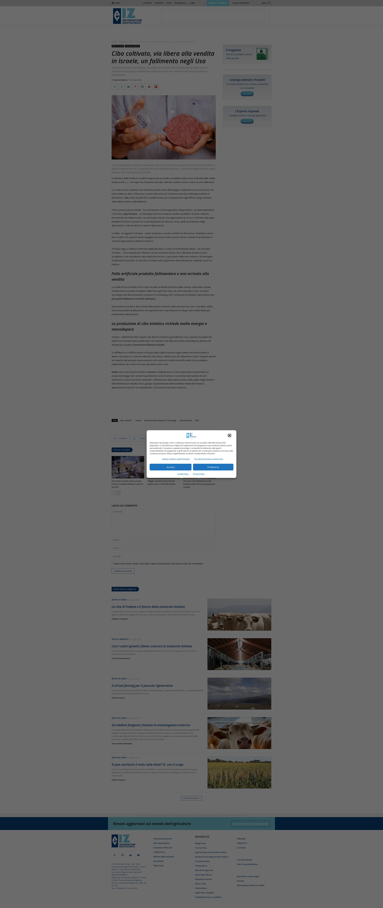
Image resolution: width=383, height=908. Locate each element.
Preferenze (213, 467)
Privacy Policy (199, 473)
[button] (229, 435)
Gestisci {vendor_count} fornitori (176, 459)
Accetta (170, 467)
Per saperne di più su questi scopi (208, 459)
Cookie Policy (183, 473)
